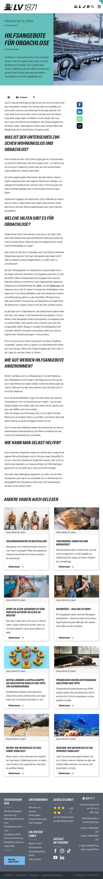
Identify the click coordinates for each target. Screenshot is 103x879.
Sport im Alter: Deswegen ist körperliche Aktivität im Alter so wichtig (25, 612)
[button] (21, 97)
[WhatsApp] (79, 118)
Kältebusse (55, 286)
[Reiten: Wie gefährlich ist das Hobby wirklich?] (26, 716)
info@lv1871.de (92, 846)
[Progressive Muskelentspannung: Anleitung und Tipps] (76, 648)
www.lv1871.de (92, 850)
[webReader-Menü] (9, 97)
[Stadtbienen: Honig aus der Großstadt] (76, 509)
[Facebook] (79, 104)
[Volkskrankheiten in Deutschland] (26, 509)
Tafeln (39, 286)
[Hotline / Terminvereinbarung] (100, 2)
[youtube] (55, 858)
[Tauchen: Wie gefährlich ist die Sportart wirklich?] (76, 716)
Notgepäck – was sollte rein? (73, 609)
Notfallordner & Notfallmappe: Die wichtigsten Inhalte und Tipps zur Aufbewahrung (25, 683)
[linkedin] (62, 858)
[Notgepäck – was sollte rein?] (76, 577)
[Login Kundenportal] (79, 6)
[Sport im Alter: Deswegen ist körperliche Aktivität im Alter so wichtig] (26, 577)
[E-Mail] (79, 125)
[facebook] (55, 851)
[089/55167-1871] (84, 6)
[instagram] (62, 851)
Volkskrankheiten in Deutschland (26, 541)
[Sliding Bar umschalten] (88, 6)
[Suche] (92, 6)
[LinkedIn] (79, 111)
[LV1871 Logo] (20, 4)
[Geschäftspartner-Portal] (75, 6)
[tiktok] (69, 851)
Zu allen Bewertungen (63, 821)
